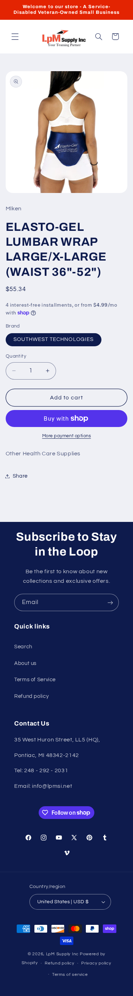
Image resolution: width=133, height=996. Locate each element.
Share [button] (20, 476)
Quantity (16, 356)
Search (23, 646)
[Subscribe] (110, 602)
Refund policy (31, 696)
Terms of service (70, 975)
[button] (15, 36)
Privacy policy (96, 963)
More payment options (66, 436)
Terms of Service (35, 679)
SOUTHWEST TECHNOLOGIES (53, 339)
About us (25, 663)
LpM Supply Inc (62, 954)
